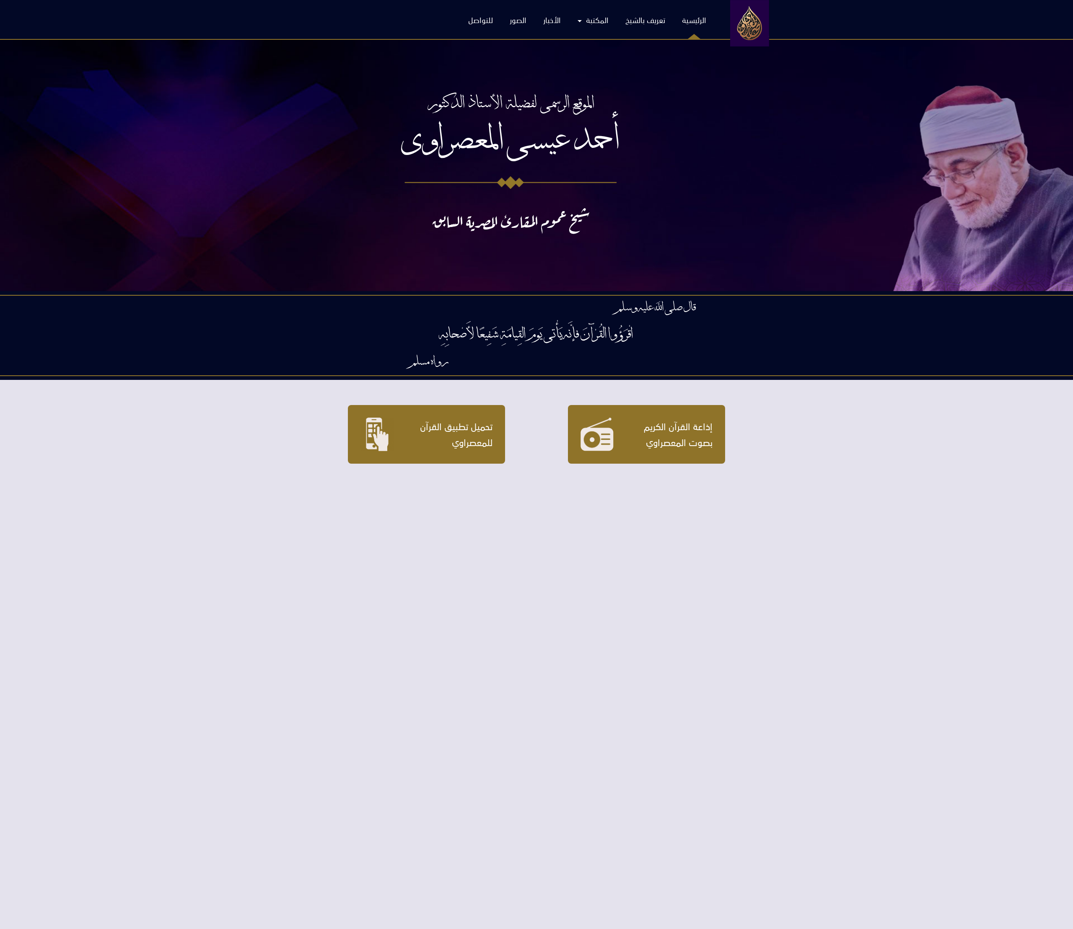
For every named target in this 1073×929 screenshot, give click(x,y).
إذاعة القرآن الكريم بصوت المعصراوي (678, 433)
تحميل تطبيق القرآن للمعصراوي (456, 433)
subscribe (444, 230)
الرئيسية (694, 20)
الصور (518, 20)
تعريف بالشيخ (645, 20)
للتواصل (480, 20)
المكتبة (596, 20)
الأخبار (552, 20)
